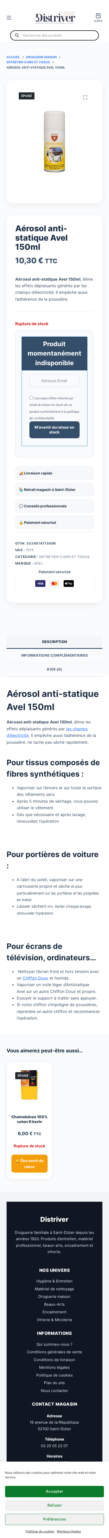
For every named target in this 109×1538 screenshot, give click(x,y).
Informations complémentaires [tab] (54, 655)
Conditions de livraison (54, 1359)
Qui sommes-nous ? (54, 1344)
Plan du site (54, 1382)
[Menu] (9, 17)
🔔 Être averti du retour (29, 1163)
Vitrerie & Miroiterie (54, 1319)
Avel (38, 563)
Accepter (54, 1491)
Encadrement (54, 1312)
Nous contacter (54, 1390)
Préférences (54, 1519)
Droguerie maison (54, 1296)
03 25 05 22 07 (54, 1445)
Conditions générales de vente (54, 1351)
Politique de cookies (40, 1531)
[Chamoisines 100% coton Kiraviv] (29, 1087)
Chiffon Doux (35, 978)
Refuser (54, 1505)
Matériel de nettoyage (54, 1288)
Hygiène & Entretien (54, 1281)
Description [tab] (54, 641)
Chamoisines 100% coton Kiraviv (29, 1119)
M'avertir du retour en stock (54, 430)
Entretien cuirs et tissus (64, 557)
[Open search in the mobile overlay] (54, 35)
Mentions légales (69, 1531)
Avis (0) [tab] (54, 669)
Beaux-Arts (54, 1304)
